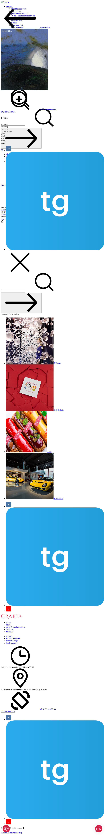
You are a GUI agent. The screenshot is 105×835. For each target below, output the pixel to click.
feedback (9, 632)
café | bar (9, 629)
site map (19, 833)
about (8, 622)
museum (9, 6)
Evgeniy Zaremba (8, 112)
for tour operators (13, 638)
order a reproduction (48, 109)
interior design (12, 641)
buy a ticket (5, 219)
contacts (4, 711)
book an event (12, 643)
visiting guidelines (8, 833)
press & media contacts (15, 627)
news (8, 625)
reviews (9, 636)
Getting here (6, 210)
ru (2, 150)
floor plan (11, 711)
